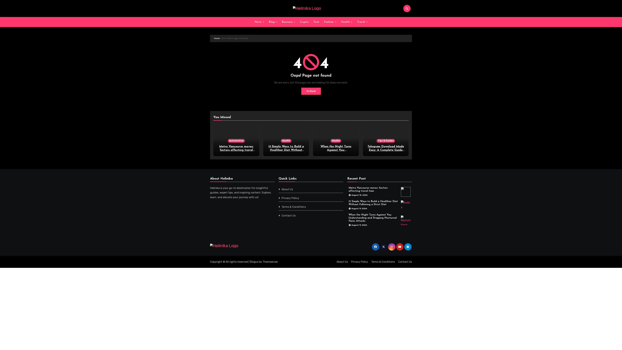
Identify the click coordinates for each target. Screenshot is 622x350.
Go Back (311, 91)
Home (217, 38)
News (259, 22)
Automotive (236, 140)
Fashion (329, 22)
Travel (361, 22)
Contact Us (289, 215)
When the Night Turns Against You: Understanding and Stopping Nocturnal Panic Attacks (373, 217)
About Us (287, 189)
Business (288, 22)
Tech (316, 22)
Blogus (254, 261)
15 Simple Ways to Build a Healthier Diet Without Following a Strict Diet (286, 150)
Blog (272, 22)
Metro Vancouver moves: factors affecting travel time (236, 150)
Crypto (304, 22)
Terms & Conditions (294, 206)
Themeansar (270, 261)
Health (346, 22)
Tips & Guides (386, 140)
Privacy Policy (290, 198)
